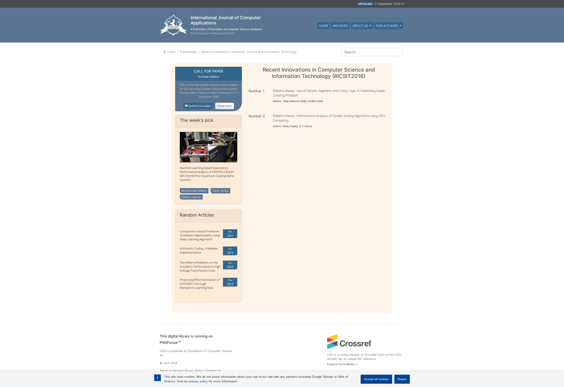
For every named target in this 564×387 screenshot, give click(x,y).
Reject (402, 379)
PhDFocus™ (170, 342)
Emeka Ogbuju (191, 197)
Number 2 (257, 116)
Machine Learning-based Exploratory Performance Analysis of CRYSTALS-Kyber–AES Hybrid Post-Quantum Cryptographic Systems (207, 174)
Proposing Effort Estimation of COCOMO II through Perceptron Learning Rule (199, 284)
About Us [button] (360, 26)
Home (323, 26)
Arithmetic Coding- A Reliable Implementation (198, 250)
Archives (340, 26)
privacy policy (198, 381)
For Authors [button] (387, 26)
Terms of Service (171, 370)
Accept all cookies (376, 379)
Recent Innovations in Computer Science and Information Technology (249, 52)
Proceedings (188, 52)
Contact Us (213, 370)
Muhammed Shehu (194, 190)
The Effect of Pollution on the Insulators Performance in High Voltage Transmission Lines (200, 266)
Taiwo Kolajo (220, 190)
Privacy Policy (194, 370)
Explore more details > (342, 364)
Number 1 (256, 91)
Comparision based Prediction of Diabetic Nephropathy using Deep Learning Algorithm (200, 235)
